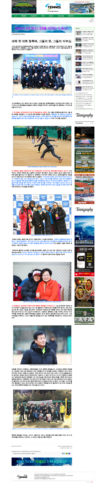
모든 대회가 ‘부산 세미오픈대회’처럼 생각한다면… (93, 43)
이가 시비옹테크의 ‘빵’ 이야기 (82, 93)
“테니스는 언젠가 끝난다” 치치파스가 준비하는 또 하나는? (88, 108)
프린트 (27, 453)
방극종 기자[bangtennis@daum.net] (65, 446)
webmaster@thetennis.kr (43, 477)
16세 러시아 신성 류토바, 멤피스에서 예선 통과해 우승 (93, 74)
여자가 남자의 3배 (79, 107)
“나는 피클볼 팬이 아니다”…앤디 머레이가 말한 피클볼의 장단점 (89, 98)
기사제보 (92, 16)
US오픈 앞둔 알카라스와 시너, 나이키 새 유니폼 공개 (93, 80)
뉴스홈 (13, 34)
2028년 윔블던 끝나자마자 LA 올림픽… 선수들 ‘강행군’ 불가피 (89, 105)
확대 (15, 453)
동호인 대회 (17, 34)
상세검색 (91, 21)
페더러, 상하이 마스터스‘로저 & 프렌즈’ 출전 (91, 68)
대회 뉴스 (23, 34)
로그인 (83, 16)
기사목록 (23, 453)
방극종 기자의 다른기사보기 (66, 447)
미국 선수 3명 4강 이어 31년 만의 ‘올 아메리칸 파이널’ (93, 56)
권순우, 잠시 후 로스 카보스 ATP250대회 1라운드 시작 (93, 86)
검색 (92, 19)
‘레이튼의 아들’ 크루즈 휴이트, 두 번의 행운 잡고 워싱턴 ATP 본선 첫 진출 (91, 101)
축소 (18, 453)
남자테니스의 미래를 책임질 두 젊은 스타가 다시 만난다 (94, 62)
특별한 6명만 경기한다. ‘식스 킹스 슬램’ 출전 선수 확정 (87, 96)
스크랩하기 (32, 453)
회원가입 (87, 16)
